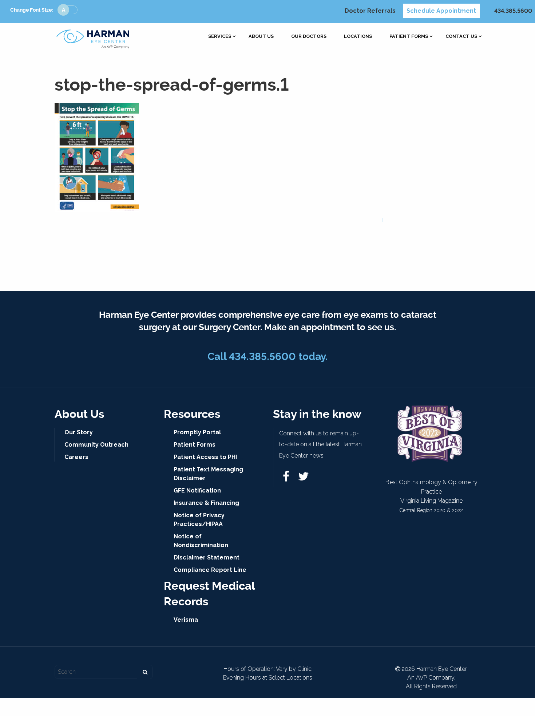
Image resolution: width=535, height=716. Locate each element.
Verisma (186, 619)
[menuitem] (219, 36)
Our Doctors (308, 36)
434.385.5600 (513, 10)
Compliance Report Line (210, 569)
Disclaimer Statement (206, 557)
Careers (76, 457)
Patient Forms (408, 36)
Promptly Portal (197, 432)
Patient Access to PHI (205, 457)
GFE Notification (197, 490)
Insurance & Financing (206, 502)
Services (219, 36)
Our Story (78, 432)
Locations (358, 36)
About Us (261, 36)
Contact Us (461, 36)
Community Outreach (96, 444)
